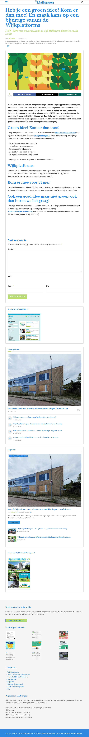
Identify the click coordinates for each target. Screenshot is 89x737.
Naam (10, 276)
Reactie (11, 249)
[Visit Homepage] (44, 2)
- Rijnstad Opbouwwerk (15, 684)
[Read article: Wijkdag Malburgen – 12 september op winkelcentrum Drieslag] (12, 531)
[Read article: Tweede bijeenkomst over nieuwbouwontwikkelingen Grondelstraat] (44, 380)
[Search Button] (82, 2)
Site (47, 286)
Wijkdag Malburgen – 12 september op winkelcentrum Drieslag (37, 424)
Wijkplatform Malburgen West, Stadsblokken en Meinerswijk (35, 43)
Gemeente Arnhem (13, 41)
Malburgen (24, 41)
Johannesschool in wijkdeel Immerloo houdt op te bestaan (35, 437)
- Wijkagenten (11, 679)
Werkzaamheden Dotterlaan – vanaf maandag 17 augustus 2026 (37, 431)
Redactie (12, 38)
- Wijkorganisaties (13, 672)
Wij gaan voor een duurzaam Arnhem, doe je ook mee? (34, 417)
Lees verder (15, 522)
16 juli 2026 (21, 539)
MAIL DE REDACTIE (16, 620)
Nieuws (43, 41)
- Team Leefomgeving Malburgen (18, 674)
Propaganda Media (76, 733)
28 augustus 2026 (24, 512)
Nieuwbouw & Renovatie (18, 456)
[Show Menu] (6, 2)
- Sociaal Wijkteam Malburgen (17, 677)
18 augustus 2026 (23, 531)
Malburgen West (34, 41)
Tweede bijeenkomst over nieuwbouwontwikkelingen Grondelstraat (38, 409)
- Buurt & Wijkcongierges (15, 687)
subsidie (49, 41)
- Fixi (8, 689)
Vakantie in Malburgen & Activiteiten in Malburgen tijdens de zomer (44, 537)
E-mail (11, 286)
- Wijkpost (10, 682)
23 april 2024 (22, 38)
